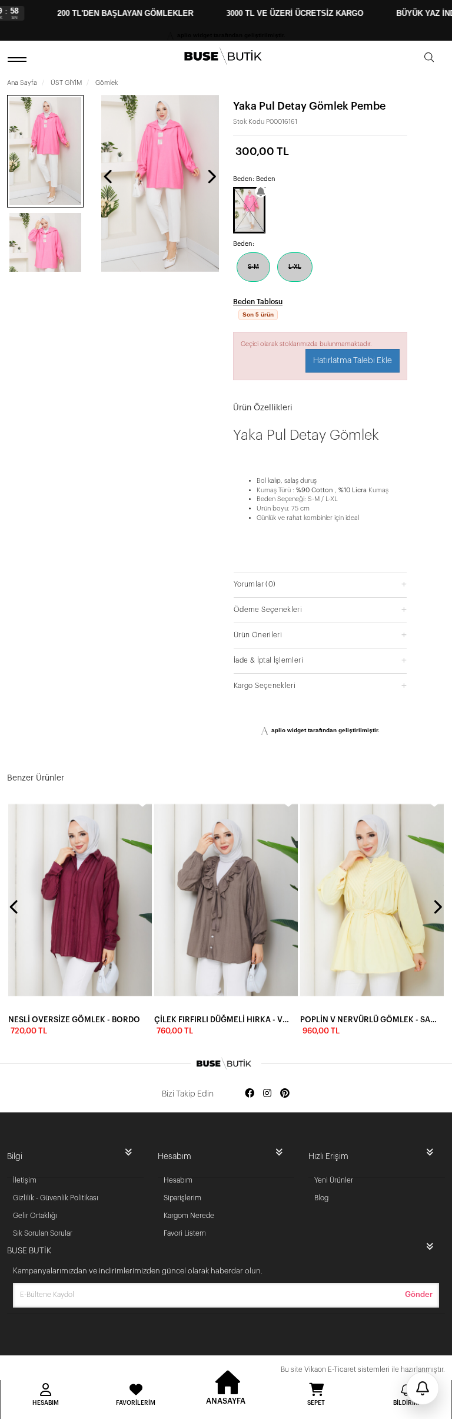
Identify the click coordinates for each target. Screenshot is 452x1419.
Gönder (419, 1294)
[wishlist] (142, 801)
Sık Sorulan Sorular (42, 1233)
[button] (320, 584)
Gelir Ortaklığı (35, 1215)
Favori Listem (185, 1233)
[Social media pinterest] (285, 1094)
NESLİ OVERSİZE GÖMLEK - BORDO (74, 1019)
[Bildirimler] (422, 1388)
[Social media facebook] (249, 1094)
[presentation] (108, 176)
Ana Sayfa (22, 83)
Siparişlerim (182, 1197)
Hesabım (178, 1180)
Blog (321, 1197)
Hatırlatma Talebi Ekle (352, 361)
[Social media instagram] (267, 1094)
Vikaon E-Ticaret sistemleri (347, 1369)
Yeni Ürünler (333, 1180)
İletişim (24, 1180)
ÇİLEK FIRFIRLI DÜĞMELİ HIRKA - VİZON (222, 1019)
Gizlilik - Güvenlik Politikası (55, 1197)
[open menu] (19, 59)
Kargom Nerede (189, 1215)
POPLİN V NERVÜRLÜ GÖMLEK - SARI (368, 1019)
